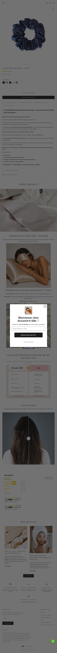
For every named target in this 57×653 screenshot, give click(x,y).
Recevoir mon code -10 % (28, 335)
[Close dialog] (45, 306)
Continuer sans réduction (29, 342)
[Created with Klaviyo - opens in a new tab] (28, 348)
